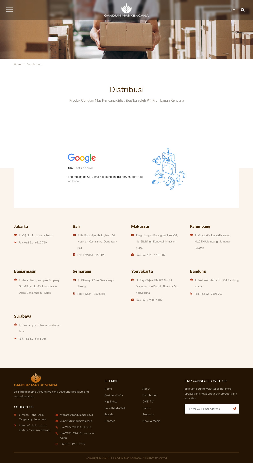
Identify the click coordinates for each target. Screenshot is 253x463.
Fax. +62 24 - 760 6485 (91, 293)
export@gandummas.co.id (76, 420)
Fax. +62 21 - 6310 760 (33, 242)
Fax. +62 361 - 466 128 (91, 255)
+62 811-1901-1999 (72, 443)
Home (17, 64)
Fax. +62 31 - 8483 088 (33, 338)
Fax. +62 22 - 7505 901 (209, 293)
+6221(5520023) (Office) (75, 427)
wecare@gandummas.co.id (76, 414)
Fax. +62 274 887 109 (149, 299)
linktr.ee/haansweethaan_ (35, 430)
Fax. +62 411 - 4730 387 (150, 255)
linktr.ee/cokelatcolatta (33, 425)
